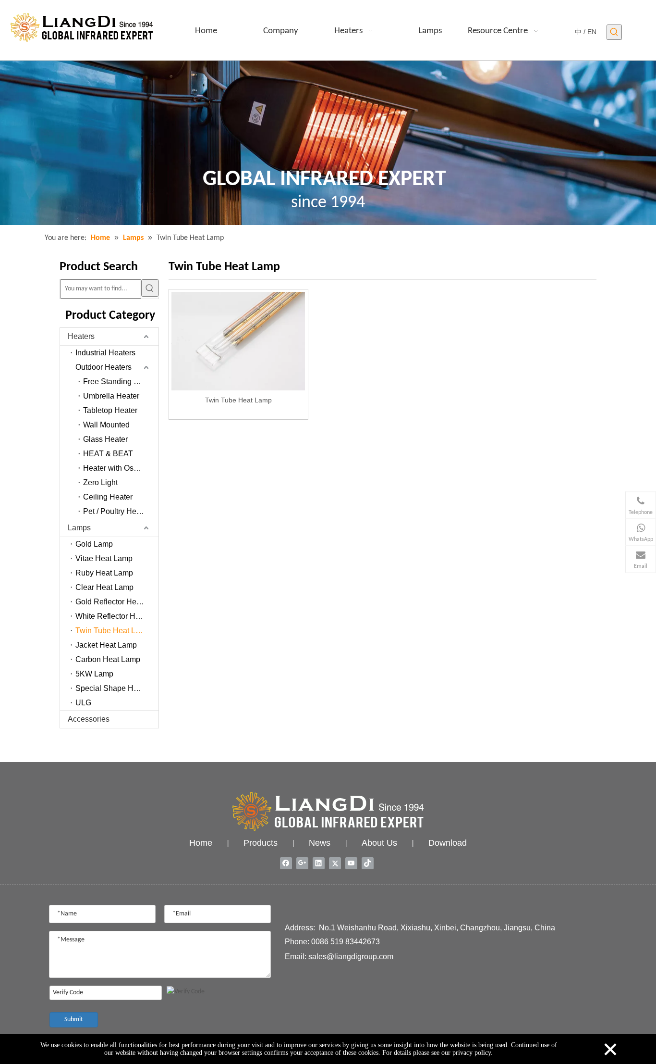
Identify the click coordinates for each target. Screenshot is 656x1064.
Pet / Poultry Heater (116, 511)
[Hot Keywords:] (614, 32)
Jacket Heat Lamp (106, 645)
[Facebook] (286, 863)
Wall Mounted (106, 425)
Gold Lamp (94, 544)
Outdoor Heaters (103, 367)
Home (200, 843)
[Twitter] (335, 863)
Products (260, 843)
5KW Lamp (94, 674)
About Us (379, 843)
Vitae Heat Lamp (104, 558)
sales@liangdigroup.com (350, 956)
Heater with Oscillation (121, 468)
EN (591, 32)
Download (447, 843)
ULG (83, 703)
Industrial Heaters (105, 353)
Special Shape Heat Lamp (117, 688)
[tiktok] (368, 863)
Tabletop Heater (110, 410)
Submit (73, 1019)
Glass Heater (105, 439)
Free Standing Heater (120, 381)
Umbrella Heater (111, 396)
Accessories (88, 719)
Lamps (79, 528)
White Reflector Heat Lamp (117, 616)
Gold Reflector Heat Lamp (117, 602)
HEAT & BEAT (108, 454)
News (319, 843)
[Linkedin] (319, 863)
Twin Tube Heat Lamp (112, 630)
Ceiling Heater (108, 497)
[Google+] (302, 863)
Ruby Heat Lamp (104, 573)
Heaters (81, 336)
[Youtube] (351, 863)
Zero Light (100, 482)
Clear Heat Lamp (104, 587)
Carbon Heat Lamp (107, 659)
